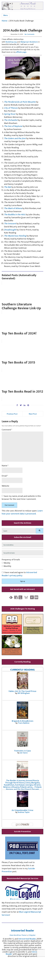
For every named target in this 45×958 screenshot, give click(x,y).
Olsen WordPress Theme (18, 935)
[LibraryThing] (20, 597)
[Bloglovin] (32, 597)
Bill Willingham (24, 693)
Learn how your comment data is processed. (22, 512)
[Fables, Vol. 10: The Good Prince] (22, 680)
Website (5, 486)
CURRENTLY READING (22, 670)
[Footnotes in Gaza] (22, 739)
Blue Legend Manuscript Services (21, 913)
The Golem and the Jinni (15, 138)
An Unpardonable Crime (22, 810)
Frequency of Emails (11, 559)
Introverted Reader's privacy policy (19, 574)
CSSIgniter (32, 935)
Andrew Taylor (24, 812)
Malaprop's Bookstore (29, 41)
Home (4, 21)
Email (5, 476)
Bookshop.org (11, 41)
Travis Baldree (23, 723)
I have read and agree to (19, 574)
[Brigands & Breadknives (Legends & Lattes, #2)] (22, 710)
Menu (5, 15)
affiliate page (21, 52)
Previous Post (12, 414)
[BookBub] (36, 597)
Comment (7, 429)
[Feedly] (11, 597)
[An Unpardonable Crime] (22, 799)
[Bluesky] (26, 597)
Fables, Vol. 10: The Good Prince (22, 691)
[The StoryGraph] (16, 597)
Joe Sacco (24, 752)
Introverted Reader (22, 930)
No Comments (29, 34)
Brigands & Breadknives (22, 721)
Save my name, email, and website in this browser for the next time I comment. (21, 498)
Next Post (33, 414)
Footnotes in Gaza (22, 751)
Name (5, 465)
